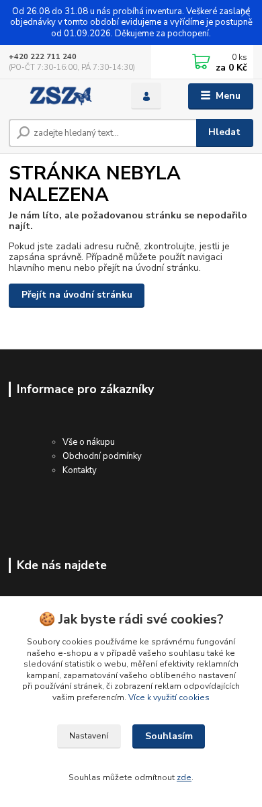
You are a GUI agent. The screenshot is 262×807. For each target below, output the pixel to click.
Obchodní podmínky (102, 456)
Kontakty (79, 470)
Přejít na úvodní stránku (76, 294)
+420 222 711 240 (43, 57)
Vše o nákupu (88, 442)
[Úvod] (60, 96)
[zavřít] (245, 13)
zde (184, 777)
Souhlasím (169, 736)
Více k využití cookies (169, 697)
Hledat (224, 132)
